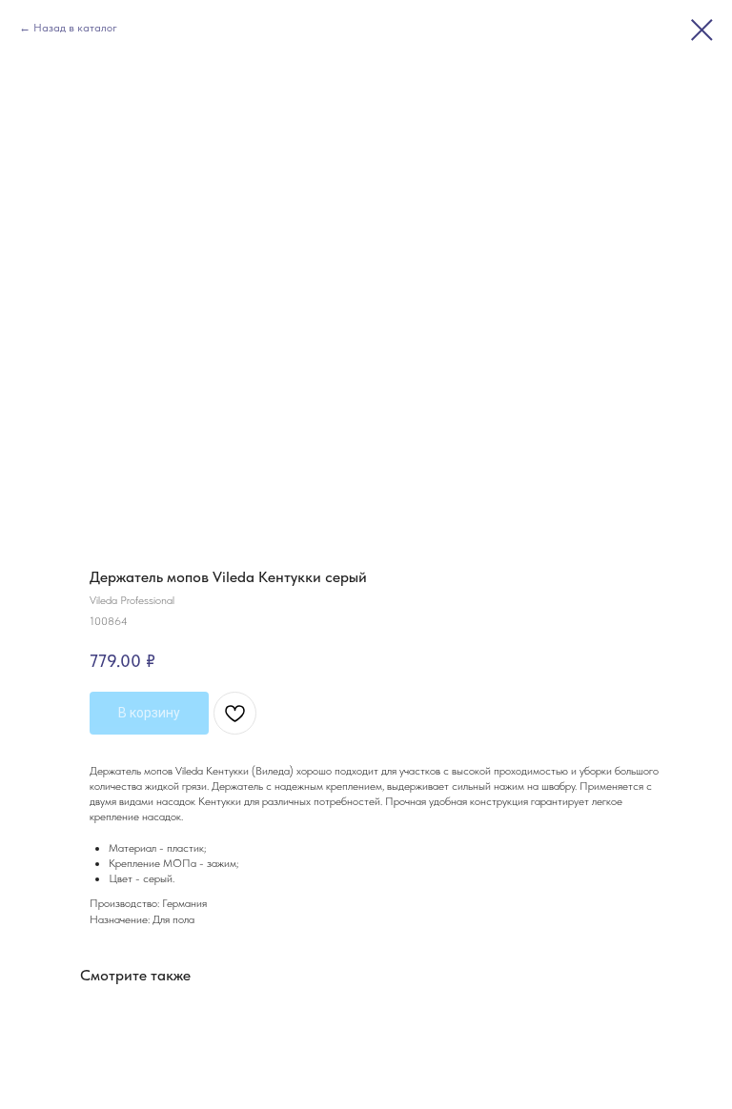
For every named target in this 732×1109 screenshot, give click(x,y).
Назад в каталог (75, 27)
